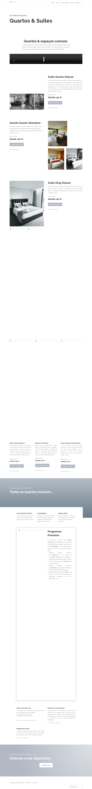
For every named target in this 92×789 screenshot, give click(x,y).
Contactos (77, 2)
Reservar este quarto (55, 102)
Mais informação (52, 107)
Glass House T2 (65, 2)
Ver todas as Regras (22, 737)
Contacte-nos (46, 765)
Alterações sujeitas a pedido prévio (26, 720)
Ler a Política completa (54, 722)
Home (53, 2)
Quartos (58, 2)
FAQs (72, 2)
